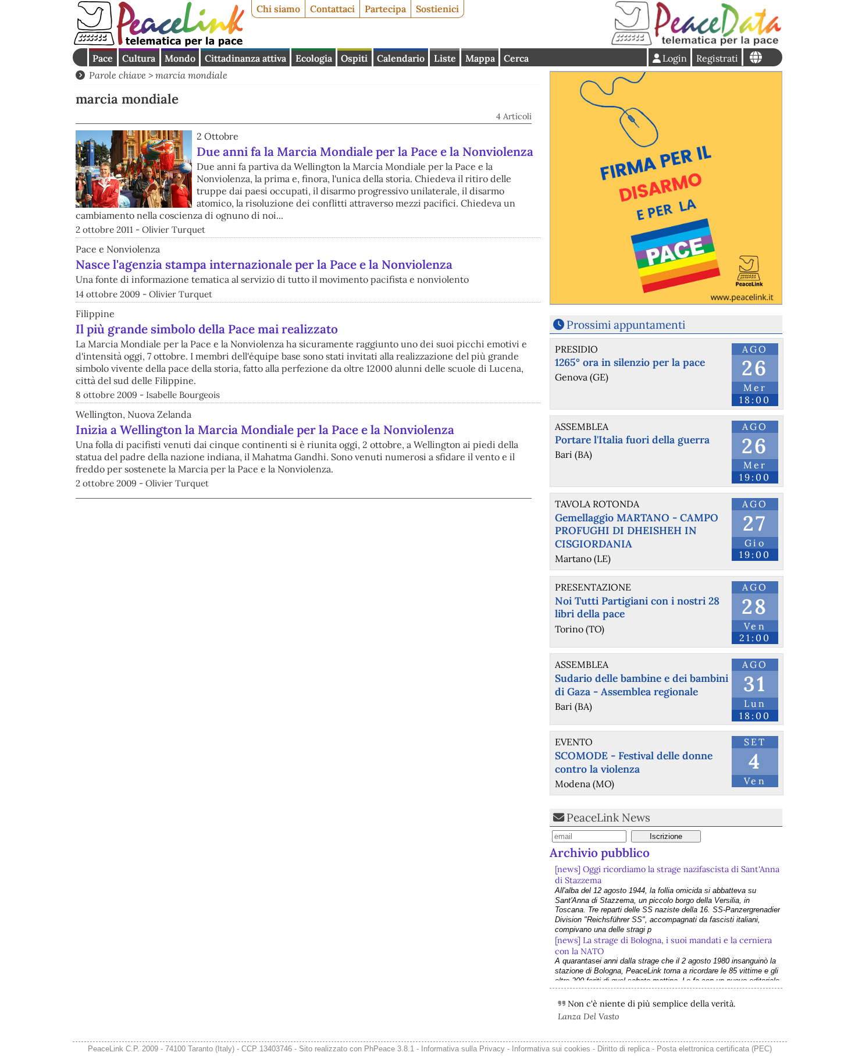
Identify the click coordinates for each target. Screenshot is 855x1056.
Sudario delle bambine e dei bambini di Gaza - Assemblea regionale (641, 684)
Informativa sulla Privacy (463, 1048)
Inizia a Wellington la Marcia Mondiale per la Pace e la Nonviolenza (265, 430)
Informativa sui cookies (551, 1048)
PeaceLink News (608, 817)
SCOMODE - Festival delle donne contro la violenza (633, 762)
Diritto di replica (623, 1048)
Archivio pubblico (600, 853)
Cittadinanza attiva (245, 58)
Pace (102, 58)
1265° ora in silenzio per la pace (630, 362)
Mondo (180, 58)
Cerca (516, 58)
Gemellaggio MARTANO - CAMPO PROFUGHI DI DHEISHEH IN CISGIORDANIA (636, 531)
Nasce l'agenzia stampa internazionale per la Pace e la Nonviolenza (264, 264)
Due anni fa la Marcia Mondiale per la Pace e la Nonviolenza (365, 151)
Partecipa (385, 9)
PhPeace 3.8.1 (389, 1048)
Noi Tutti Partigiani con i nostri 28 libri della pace (637, 607)
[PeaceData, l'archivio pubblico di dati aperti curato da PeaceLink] (696, 43)
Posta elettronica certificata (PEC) (714, 1048)
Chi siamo (278, 9)
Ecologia (313, 58)
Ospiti (354, 58)
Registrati (717, 58)
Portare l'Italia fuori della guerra (632, 439)
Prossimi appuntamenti (626, 325)
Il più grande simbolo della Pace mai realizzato (207, 329)
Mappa (480, 58)
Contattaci (332, 9)
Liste (445, 58)
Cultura (138, 58)
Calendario (401, 58)
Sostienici (437, 9)
